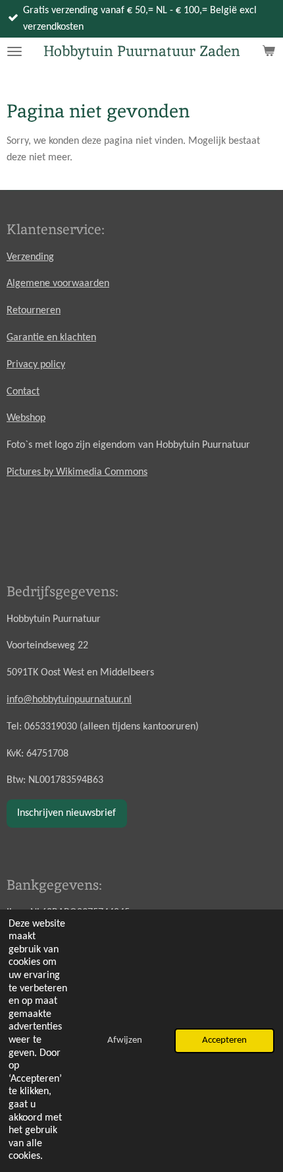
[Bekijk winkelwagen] (268, 51)
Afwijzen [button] (124, 1040)
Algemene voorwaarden (58, 283)
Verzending (30, 257)
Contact (23, 391)
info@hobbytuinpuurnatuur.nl (69, 699)
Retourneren (34, 310)
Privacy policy (36, 364)
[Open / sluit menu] (14, 51)
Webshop (26, 418)
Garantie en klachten (51, 337)
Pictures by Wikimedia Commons (77, 472)
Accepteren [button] (224, 1040)
